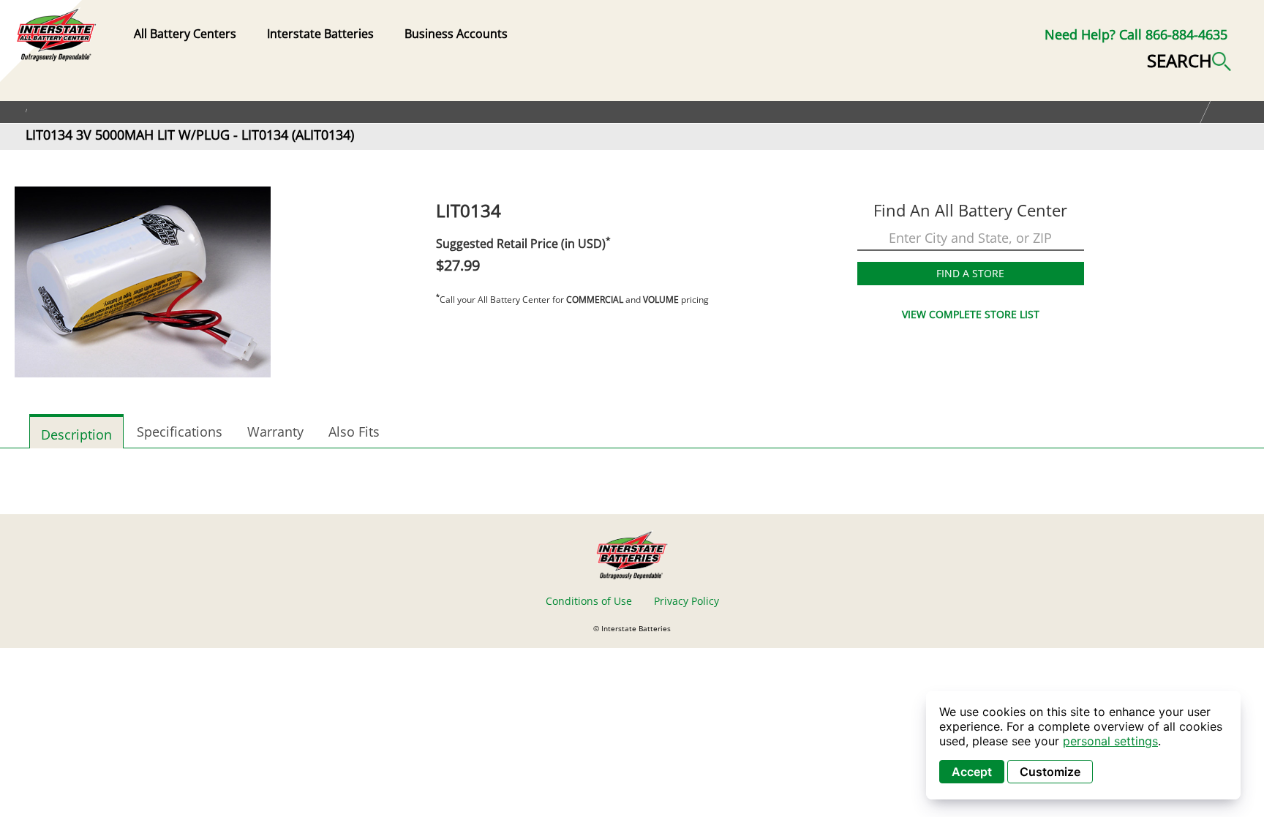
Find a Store (970, 273)
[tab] (76, 431)
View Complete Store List (970, 314)
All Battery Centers (185, 34)
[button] (1189, 59)
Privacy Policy (686, 601)
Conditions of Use (589, 601)
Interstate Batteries (320, 34)
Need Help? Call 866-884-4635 (1136, 34)
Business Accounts (456, 34)
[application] (1083, 745)
